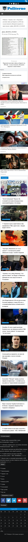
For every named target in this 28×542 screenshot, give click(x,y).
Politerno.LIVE (5, 481)
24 (1, 526)
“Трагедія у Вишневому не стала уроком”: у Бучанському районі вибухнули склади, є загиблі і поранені (13, 250)
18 (5, 523)
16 (25, 520)
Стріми (3, 484)
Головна (3, 468)
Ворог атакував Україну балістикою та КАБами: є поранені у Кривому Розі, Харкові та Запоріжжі (13, 406)
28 (17, 526)
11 (5, 520)
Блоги (2, 479)
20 (13, 523)
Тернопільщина (6, 194)
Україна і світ (5, 244)
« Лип (1, 531)
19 (9, 523)
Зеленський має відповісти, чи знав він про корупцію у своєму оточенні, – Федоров (13, 356)
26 (9, 526)
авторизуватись (6, 77)
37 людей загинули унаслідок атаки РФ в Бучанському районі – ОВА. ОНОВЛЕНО (14, 429)
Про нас (3, 492)
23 (25, 523)
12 (9, 520)
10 (1, 520)
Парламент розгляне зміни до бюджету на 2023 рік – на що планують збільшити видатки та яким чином (14, 64)
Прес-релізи (4, 489)
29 (21, 526)
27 (13, 526)
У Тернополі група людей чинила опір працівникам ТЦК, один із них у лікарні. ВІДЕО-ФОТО (13, 226)
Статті (3, 476)
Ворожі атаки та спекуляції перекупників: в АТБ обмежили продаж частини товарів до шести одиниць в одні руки (13, 460)
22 (21, 523)
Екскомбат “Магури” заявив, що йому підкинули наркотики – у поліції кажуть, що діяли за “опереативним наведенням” (13, 381)
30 (25, 526)
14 (17, 520)
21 (17, 523)
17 (1, 523)
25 (5, 526)
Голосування (4, 487)
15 (21, 520)
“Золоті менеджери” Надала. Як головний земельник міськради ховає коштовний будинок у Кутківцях (12, 201)
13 (13, 520)
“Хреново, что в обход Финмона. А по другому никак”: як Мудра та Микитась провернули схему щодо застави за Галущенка (13, 276)
